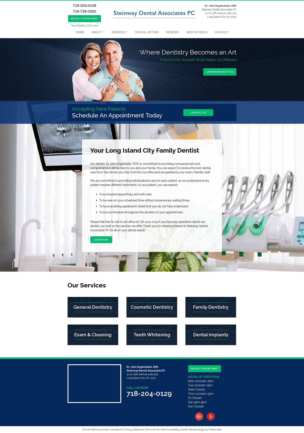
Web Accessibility (170, 429)
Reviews (172, 32)
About (96, 32)
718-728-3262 (84, 11)
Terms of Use (152, 429)
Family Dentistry (211, 307)
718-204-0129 (84, 5)
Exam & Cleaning (93, 334)
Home (80, 32)
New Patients (196, 32)
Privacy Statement (134, 429)
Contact (222, 32)
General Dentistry (93, 307)
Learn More (101, 239)
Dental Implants (210, 334)
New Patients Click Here (84, 25)
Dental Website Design (193, 429)
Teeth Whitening (152, 334)
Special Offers (147, 32)
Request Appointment (84, 18)
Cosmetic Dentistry (152, 307)
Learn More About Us (220, 71)
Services (118, 32)
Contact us (198, 112)
